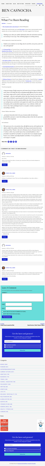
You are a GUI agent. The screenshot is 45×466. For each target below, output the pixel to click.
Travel (2, 379)
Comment (4, 292)
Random (2, 366)
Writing (2, 386)
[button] (22, 346)
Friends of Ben (5, 404)
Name (3, 304)
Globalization (4, 399)
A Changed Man (7, 49)
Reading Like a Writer (7, 51)
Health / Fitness (5, 409)
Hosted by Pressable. (32, 463)
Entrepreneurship (6, 369)
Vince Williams (10, 173)
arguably (40, 79)
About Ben (9, 3)
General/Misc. (4, 406)
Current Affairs (5, 371)
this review (22, 29)
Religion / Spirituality (7, 394)
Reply (4, 164)
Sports (2, 389)
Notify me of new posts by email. (11, 313)
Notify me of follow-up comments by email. (14, 311)
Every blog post (9, 346)
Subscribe (39, 3)
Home (2, 3)
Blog (14, 3)
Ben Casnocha (16, 11)
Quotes (2, 401)
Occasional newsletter (11, 344)
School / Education (6, 381)
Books (33, 3)
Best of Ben (20, 3)
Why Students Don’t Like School (10, 26)
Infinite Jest (28, 81)
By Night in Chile (7, 60)
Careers (3, 411)
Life (1, 391)
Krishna (8, 153)
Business (3, 376)
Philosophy (4, 384)
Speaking (27, 3)
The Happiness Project (8, 66)
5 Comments (9, 23)
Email (3, 308)
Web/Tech (3, 374)
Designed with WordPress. (23, 463)
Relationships (4, 396)
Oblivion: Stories (7, 79)
